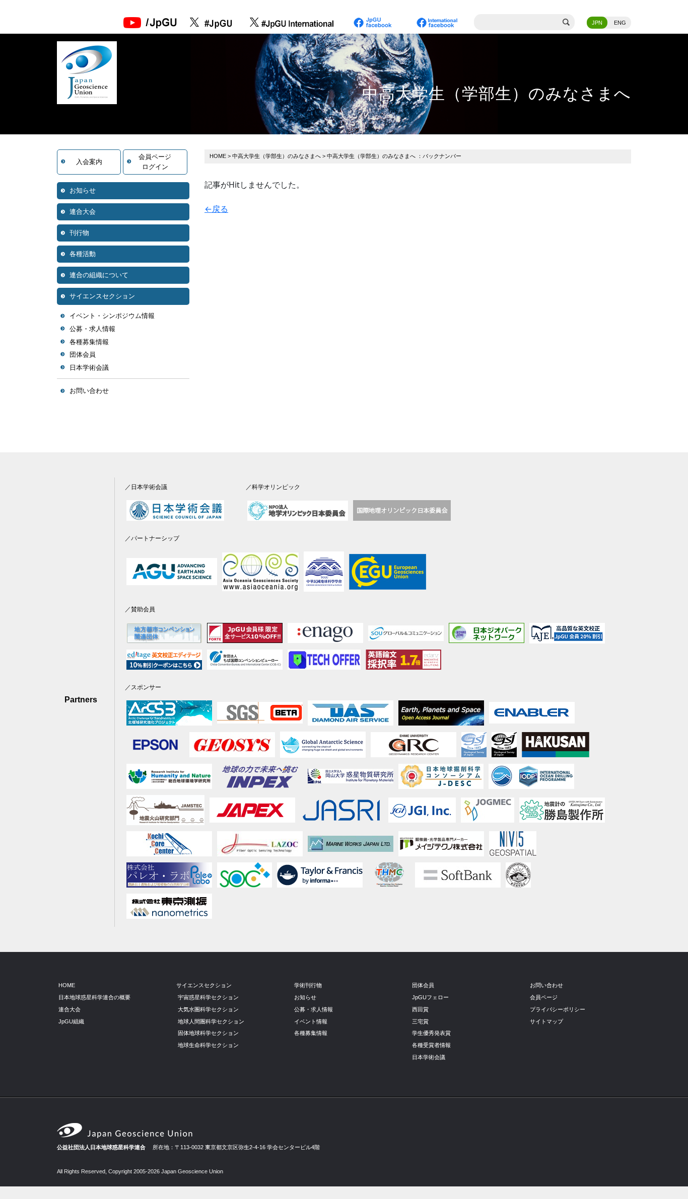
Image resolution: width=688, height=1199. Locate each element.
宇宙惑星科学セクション (208, 997)
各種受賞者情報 (431, 1045)
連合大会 (83, 211)
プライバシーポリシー (557, 1009)
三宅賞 (420, 1021)
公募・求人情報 (92, 329)
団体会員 (83, 354)
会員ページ (544, 997)
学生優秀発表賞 (431, 1033)
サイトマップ (546, 1021)
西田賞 (420, 1009)
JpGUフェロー (430, 997)
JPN (597, 23)
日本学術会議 (89, 367)
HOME (218, 156)
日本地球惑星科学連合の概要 (94, 997)
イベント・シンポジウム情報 (112, 315)
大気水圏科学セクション (208, 1009)
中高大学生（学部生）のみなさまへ (276, 156)
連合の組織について (99, 275)
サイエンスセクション (102, 296)
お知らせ (83, 190)
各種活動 (83, 254)
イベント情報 (310, 1021)
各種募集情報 (89, 342)
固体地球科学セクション (208, 1033)
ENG (620, 23)
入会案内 (89, 162)
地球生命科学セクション (208, 1045)
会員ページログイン (155, 162)
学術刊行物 (308, 985)
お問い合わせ (89, 390)
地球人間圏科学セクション (211, 1021)
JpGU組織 (71, 1021)
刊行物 (79, 232)
